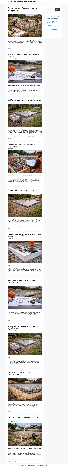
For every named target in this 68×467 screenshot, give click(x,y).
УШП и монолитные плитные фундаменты (24, 100)
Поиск (48, 7)
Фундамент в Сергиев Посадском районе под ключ (23, 1)
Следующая (14, 461)
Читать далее (10, 46)
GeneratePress (47, 465)
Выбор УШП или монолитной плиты (22, 190)
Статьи (10, 48)
